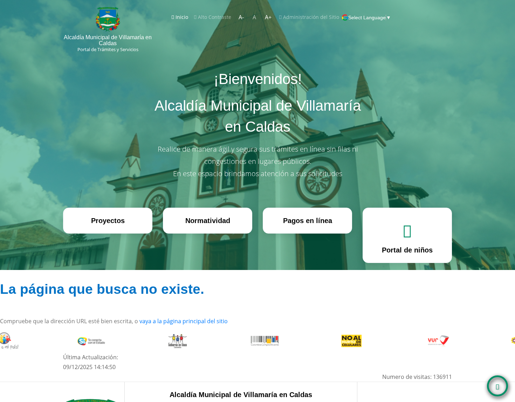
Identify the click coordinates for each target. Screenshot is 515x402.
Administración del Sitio (310, 17)
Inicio (182, 16)
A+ (268, 17)
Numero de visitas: (417, 377)
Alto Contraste (214, 17)
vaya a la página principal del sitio (183, 321)
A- (241, 17)
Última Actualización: (90, 362)
